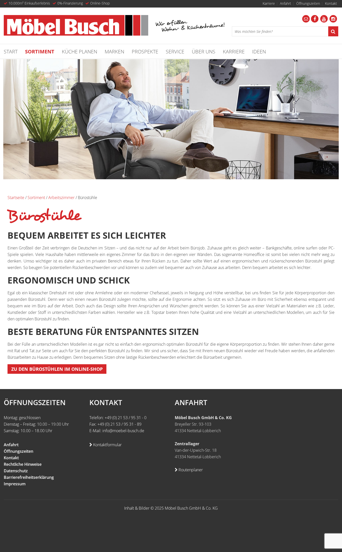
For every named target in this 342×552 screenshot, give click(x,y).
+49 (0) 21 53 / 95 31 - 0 (125, 417)
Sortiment (36, 197)
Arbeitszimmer (61, 197)
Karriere (269, 3)
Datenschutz (16, 471)
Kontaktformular (107, 444)
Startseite (16, 197)
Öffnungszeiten (308, 3)
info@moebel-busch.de (123, 430)
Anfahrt (285, 3)
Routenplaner (190, 470)
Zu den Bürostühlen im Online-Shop (57, 369)
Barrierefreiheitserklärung (29, 477)
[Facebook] (314, 19)
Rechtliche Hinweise (23, 464)
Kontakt (331, 3)
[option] (171, 119)
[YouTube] (324, 19)
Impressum (15, 484)
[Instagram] (333, 19)
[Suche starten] (333, 31)
